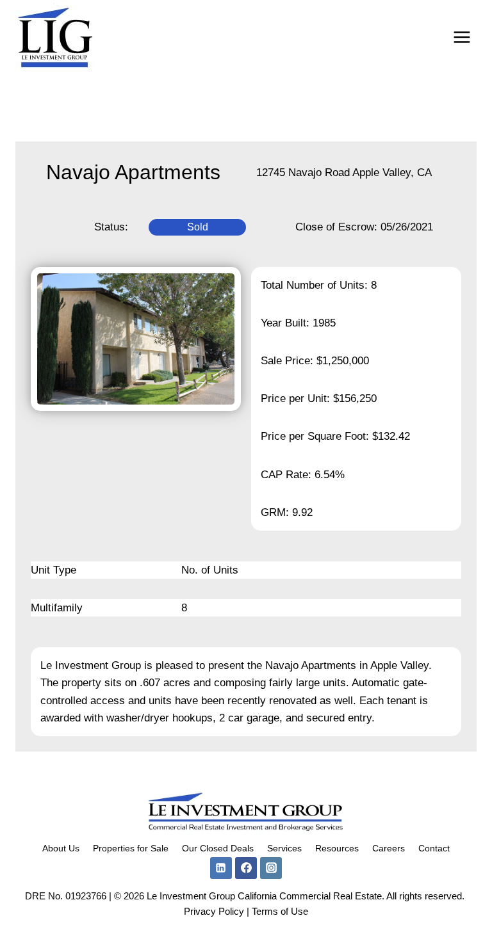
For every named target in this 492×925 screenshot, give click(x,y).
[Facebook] (246, 868)
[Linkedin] (221, 868)
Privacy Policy (214, 911)
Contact (434, 848)
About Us (60, 848)
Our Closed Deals (218, 848)
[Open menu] (462, 37)
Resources (337, 848)
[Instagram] (271, 868)
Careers (388, 848)
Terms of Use (280, 911)
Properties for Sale (130, 848)
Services (284, 848)
